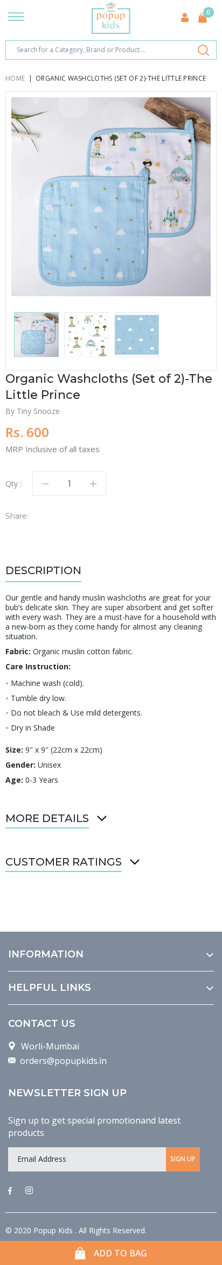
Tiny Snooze (38, 411)
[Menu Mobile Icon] (16, 17)
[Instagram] (29, 1191)
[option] (111, 196)
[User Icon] (185, 17)
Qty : (13, 483)
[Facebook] (10, 1191)
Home (15, 78)
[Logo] (111, 17)
